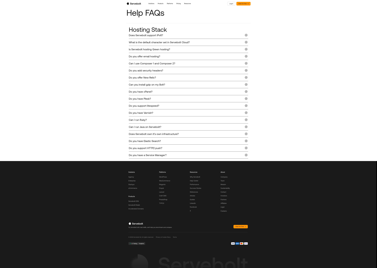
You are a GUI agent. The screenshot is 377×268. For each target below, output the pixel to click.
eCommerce (132, 188)
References (194, 192)
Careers (224, 211)
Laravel (161, 192)
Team (223, 181)
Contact (223, 192)
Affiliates (224, 203)
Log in (231, 3)
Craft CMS (162, 196)
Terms (175, 237)
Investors (224, 196)
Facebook (193, 207)
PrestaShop (163, 199)
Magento (162, 184)
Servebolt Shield (134, 205)
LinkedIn (193, 203)
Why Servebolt (195, 177)
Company (224, 177)
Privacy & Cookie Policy (163, 237)
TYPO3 (161, 203)
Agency (131, 177)
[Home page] (133, 4)
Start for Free (239, 226)
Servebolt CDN (133, 201)
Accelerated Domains (136, 209)
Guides (192, 199)
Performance (194, 184)
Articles (192, 196)
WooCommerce (164, 181)
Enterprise (131, 181)
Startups (131, 184)
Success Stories (195, 188)
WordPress (163, 177)
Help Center (194, 181)
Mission (223, 184)
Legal (222, 207)
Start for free (242, 3)
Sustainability (225, 188)
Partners (223, 199)
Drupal (161, 188)
